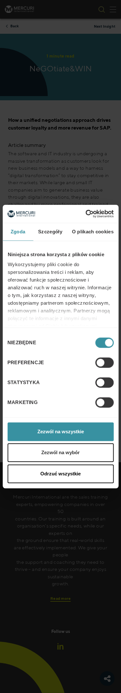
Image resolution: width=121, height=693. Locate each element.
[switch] (104, 362)
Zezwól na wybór (60, 452)
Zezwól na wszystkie (60, 431)
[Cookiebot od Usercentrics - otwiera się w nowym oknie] (86, 214)
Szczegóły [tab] (50, 231)
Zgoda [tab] (18, 231)
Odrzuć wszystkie (60, 473)
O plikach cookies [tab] (93, 231)
